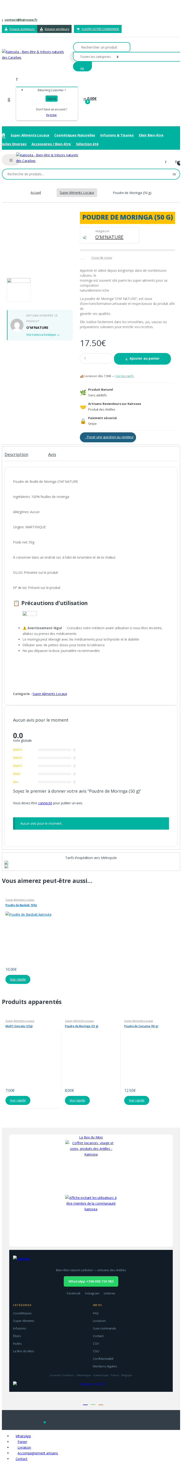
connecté (45, 803)
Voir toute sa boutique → (42, 335)
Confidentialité (103, 1358)
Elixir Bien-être (151, 135)
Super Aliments (23, 1321)
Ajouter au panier (144, 358)
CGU (96, 1351)
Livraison (99, 1321)
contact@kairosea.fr (21, 20)
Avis (52, 454)
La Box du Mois (91, 1137)
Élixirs (17, 1336)
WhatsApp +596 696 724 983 (91, 1281)
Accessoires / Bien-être (51, 144)
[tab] (16, 456)
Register (51, 115)
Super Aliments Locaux (30, 135)
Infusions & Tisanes (116, 135)
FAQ (96, 1313)
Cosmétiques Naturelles (74, 135)
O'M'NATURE (109, 237)
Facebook (74, 1293)
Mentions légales (105, 1366)
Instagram (92, 1293)
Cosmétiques (22, 1313)
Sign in (51, 98)
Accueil (36, 192)
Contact (98, 1336)
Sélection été (87, 144)
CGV (96, 1343)
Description (16, 454)
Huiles (17, 1343)
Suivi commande (104, 1328)
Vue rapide (18, 979)
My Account (167, 161)
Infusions (19, 1328)
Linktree (109, 1293)
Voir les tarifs (124, 376)
